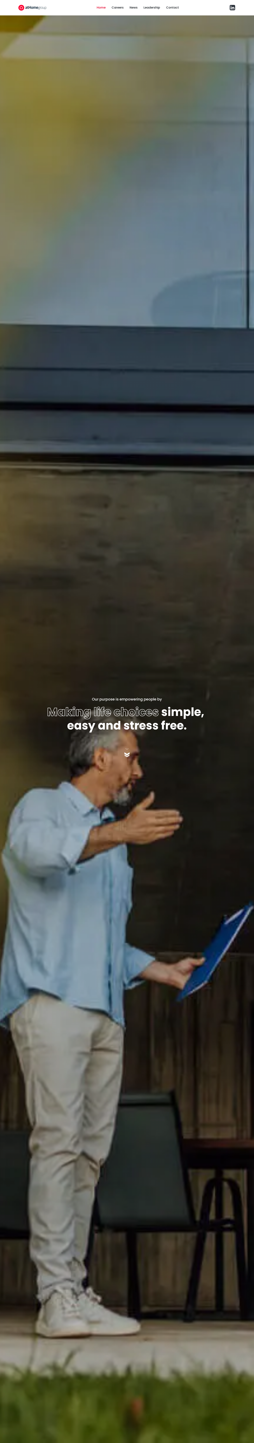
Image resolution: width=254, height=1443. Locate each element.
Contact (172, 7)
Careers (118, 7)
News (134, 7)
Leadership (152, 7)
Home (101, 7)
